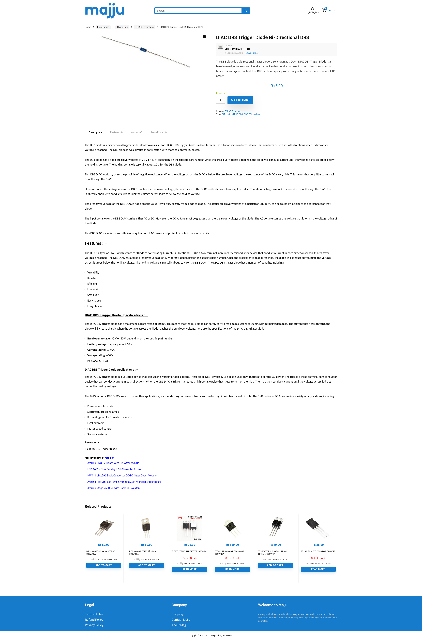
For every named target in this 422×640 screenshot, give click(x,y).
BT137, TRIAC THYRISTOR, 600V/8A (189, 551)
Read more (189, 569)
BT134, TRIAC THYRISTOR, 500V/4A (318, 551)
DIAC (246, 114)
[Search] (245, 10)
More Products (159, 132)
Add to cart (240, 100)
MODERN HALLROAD (237, 49)
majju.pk (109, 457)
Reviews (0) (116, 132)
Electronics (103, 27)
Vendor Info (137, 132)
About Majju (179, 625)
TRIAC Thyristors (144, 27)
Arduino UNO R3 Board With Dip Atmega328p (113, 463)
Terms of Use (94, 614)
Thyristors (122, 27)
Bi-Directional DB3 (230, 114)
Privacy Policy (94, 625)
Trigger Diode (255, 114)
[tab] (95, 132)
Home (88, 27)
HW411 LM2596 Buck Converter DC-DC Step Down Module (122, 475)
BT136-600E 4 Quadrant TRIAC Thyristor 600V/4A (272, 552)
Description (95, 132)
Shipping (177, 614)
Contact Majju (181, 619)
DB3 (241, 114)
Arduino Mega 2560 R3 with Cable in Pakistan (113, 488)
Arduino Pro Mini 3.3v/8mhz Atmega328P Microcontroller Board (124, 481)
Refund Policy (94, 619)
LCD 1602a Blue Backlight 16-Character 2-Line (114, 469)
